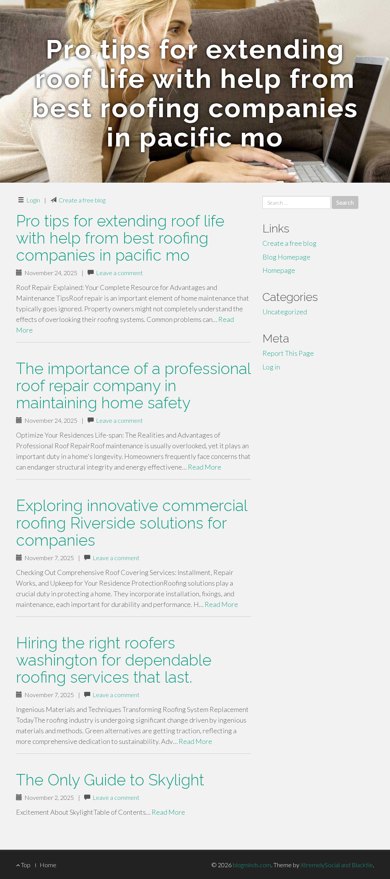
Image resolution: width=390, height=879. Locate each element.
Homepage (278, 270)
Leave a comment (119, 272)
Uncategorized (284, 311)
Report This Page (288, 353)
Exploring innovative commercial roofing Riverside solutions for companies (131, 522)
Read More (204, 467)
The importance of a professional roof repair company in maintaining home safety (133, 385)
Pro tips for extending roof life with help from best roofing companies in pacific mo (120, 238)
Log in (271, 367)
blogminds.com (252, 864)
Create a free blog (82, 200)
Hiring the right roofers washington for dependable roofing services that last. (113, 660)
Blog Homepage (286, 257)
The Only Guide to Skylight (110, 780)
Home (48, 864)
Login (33, 200)
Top (25, 864)
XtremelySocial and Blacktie (336, 864)
